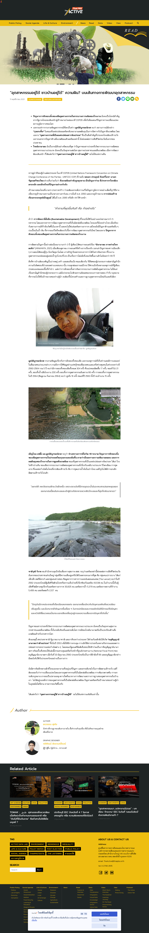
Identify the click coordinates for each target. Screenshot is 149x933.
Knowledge (94, 900)
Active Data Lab (19, 844)
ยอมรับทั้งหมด (104, 914)
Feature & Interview (52, 99)
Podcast (129, 23)
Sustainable (15, 806)
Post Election (54, 849)
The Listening (54, 853)
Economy (58, 803)
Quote (79, 897)
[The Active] (73, 11)
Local (34, 803)
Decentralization (29, 895)
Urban (25, 806)
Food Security (28, 900)
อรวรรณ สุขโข (50, 724)
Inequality (67, 844)
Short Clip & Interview (106, 891)
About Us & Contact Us (113, 839)
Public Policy (15, 23)
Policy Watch (37, 849)
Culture (26, 803)
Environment (67, 23)
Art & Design (15, 803)
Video (109, 23)
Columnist (80, 895)
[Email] (132, 99)
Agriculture (53, 900)
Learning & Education (27, 903)
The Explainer (107, 895)
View (118, 23)
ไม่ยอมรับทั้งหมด (104, 920)
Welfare (26, 897)
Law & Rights (69, 803)
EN (82, 914)
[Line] (128, 99)
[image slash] (77, 23)
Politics (13, 890)
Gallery (117, 890)
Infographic (93, 895)
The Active (131, 890)
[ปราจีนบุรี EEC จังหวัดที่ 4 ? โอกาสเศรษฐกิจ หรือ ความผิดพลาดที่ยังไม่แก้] (74, 788)
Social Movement (62, 806)
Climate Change (35, 99)
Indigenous (53, 844)
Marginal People (29, 907)
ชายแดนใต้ (69, 853)
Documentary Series (107, 906)
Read (91, 23)
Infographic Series (93, 903)
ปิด (104, 926)
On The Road (106, 902)
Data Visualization (94, 891)
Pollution (43, 803)
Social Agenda (32, 23)
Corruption (14, 898)
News (83, 23)
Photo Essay (119, 892)
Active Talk (131, 892)
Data (100, 23)
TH (85, 914)
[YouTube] (112, 872)
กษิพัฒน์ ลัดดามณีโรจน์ (54, 743)
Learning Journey (105, 898)
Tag (12, 839)
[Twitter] (123, 99)
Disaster (53, 892)
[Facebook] (119, 99)
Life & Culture (50, 23)
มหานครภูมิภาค (17, 858)
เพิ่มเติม (34, 920)
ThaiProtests (37, 853)
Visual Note (94, 897)
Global (40, 890)
